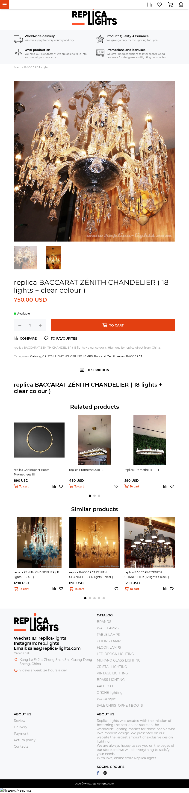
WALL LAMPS (108, 628)
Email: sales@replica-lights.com (47, 648)
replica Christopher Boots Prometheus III (31, 472)
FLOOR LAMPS (109, 647)
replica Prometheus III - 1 (141, 470)
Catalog (35, 356)
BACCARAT (134, 356)
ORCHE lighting (110, 693)
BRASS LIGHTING (111, 680)
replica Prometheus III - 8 (86, 470)
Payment (21, 734)
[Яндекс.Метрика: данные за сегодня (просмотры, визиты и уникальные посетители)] (16, 790)
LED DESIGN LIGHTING (115, 654)
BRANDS (104, 622)
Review (19, 721)
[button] (90, 496)
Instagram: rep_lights (36, 643)
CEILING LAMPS (81, 356)
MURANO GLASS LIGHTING (119, 660)
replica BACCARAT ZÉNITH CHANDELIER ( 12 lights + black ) (146, 575)
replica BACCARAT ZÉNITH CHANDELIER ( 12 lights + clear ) (91, 575)
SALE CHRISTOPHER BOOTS (120, 705)
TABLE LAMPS (108, 635)
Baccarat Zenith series (109, 356)
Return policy (24, 740)
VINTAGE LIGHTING (112, 673)
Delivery (20, 727)
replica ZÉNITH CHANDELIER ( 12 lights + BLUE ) (36, 575)
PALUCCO (105, 686)
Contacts (21, 746)
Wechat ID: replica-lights (40, 638)
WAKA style (106, 699)
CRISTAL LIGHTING (55, 356)
